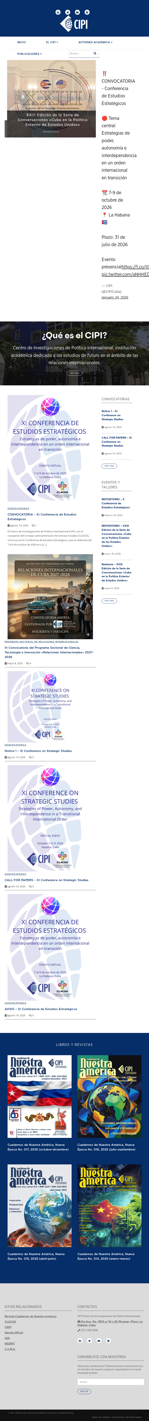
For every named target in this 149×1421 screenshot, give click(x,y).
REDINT (10, 1343)
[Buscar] (95, 54)
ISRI (7, 1338)
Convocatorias (15, 745)
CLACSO (10, 1321)
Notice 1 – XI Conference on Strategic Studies (38, 750)
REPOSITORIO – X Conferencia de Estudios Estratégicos (116, 503)
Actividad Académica (95, 42)
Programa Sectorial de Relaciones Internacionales (41, 642)
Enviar (84, 1391)
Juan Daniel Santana (133, 1417)
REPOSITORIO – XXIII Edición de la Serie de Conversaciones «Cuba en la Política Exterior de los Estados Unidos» (116, 535)
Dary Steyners (104, 1417)
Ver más (75, 373)
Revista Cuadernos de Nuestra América (30, 1316)
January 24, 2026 (115, 297)
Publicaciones (28, 54)
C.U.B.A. (10, 1349)
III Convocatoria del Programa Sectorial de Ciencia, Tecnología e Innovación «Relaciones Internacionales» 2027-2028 (49, 652)
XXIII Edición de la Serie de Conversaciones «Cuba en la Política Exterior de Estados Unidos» (50, 119)
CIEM (8, 1327)
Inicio (21, 42)
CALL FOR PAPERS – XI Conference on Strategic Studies (46, 879)
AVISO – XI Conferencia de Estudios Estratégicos (41, 1008)
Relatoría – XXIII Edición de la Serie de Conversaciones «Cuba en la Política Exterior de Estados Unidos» (116, 572)
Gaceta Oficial (14, 1332)
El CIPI (51, 42)
